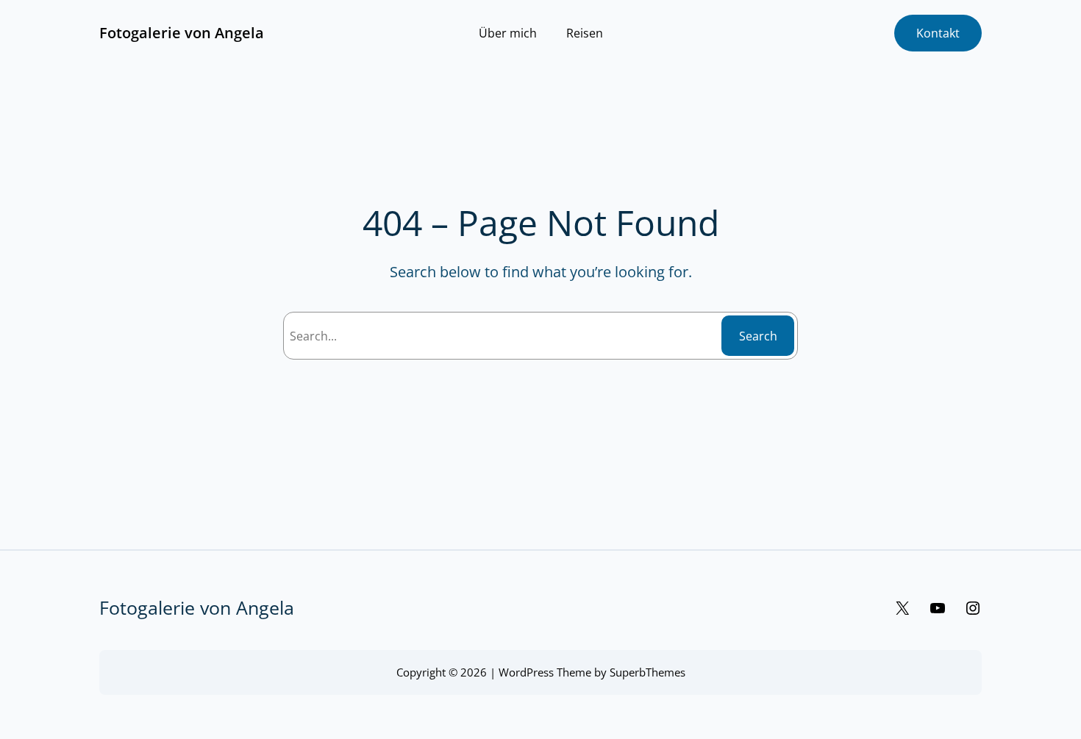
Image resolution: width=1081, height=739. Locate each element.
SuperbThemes (647, 672)
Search (758, 336)
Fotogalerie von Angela (181, 33)
